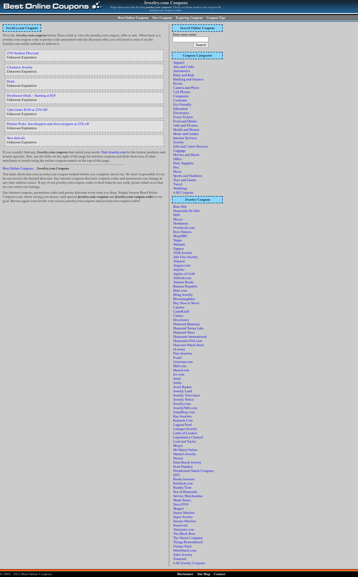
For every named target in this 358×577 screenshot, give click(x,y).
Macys (178, 219)
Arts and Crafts (183, 67)
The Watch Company (188, 538)
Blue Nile (180, 207)
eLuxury (179, 349)
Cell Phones (181, 92)
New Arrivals (16, 138)
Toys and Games (184, 180)
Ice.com (178, 374)
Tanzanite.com (183, 529)
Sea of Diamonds (185, 492)
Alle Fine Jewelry (185, 257)
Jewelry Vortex (183, 399)
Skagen (178, 508)
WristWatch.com (184, 550)
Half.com (179, 366)
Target (177, 240)
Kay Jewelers (182, 416)
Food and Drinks (185, 121)
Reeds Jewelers (183, 479)
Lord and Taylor (184, 441)
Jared (177, 378)
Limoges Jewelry (185, 429)
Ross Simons (182, 232)
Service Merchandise (188, 496)
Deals (11, 81)
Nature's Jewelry (184, 454)
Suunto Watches (184, 521)
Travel (177, 184)
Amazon (179, 261)
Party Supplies (183, 163)
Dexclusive (181, 320)
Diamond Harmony (186, 324)
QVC (176, 475)
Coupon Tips (216, 18)
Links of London (185, 433)
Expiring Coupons (189, 18)
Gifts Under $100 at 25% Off (27, 110)
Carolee (178, 307)
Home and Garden (186, 134)
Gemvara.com (183, 362)
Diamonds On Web (186, 211)
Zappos (178, 249)
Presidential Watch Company (193, 471)
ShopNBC (180, 236)
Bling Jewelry (183, 295)
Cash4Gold (181, 311)
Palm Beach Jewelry (187, 462)
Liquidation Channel (188, 437)
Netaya (178, 458)
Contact (219, 574)
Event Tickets (183, 117)
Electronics (181, 113)
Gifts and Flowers (185, 125)
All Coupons (184, 192)
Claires (178, 316)
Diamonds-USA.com (187, 341)
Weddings (180, 188)
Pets (176, 167)
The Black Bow (184, 534)
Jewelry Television (186, 395)
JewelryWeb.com (185, 408)
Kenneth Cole (183, 420)
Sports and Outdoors (187, 176)
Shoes (177, 171)
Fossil (177, 358)
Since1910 (180, 504)
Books (177, 83)
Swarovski (180, 525)
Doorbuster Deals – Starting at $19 (31, 95)
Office (177, 159)
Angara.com (181, 265)
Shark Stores (182, 500)
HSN (176, 215)
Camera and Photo (186, 88)
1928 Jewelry (182, 253)
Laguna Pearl (182, 425)
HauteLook (181, 370)
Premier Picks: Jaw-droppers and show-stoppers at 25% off (48, 124)
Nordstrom (180, 223)
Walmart (179, 244)
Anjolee (179, 269)
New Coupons (162, 18)
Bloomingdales (184, 299)
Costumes (180, 100)
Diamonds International (190, 337)
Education (180, 109)
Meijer (178, 446)
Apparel (179, 62)
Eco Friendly (182, 104)
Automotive (181, 71)
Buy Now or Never (186, 303)
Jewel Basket (182, 387)
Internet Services (185, 138)
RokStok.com (183, 483)
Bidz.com (180, 290)
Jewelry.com (182, 404)
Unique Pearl (182, 546)
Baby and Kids (183, 75)
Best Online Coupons (133, 18)
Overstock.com (183, 228)
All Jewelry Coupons (190, 563)
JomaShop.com (184, 412)
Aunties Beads (183, 282)
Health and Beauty (186, 130)
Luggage (179, 151)
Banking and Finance (188, 79)
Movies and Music (186, 155)
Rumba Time (182, 487)
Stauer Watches (184, 513)
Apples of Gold (184, 274)
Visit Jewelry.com (113, 152)
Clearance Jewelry (19, 67)
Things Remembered (188, 542)
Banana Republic (185, 286)
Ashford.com (182, 278)
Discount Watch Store (188, 345)
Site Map (203, 574)
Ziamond (179, 559)
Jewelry (178, 142)
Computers (181, 96)
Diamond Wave (184, 332)
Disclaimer (185, 574)
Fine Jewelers (182, 353)
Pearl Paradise (183, 467)
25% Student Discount (23, 53)
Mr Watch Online (185, 450)
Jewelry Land (182, 391)
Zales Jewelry (182, 555)
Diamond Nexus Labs (188, 328)
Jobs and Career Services (190, 146)
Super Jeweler (183, 517)
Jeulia (177, 383)
